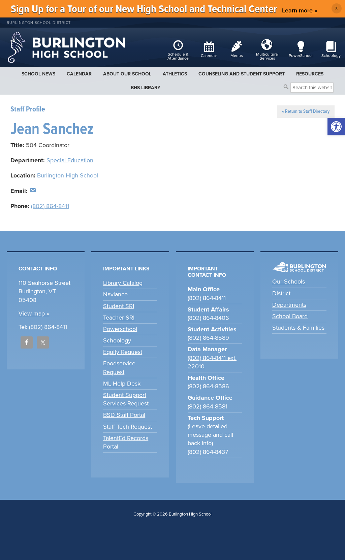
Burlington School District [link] (39, 23)
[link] (336, 126)
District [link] (281, 293)
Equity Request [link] (122, 352)
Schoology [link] (117, 340)
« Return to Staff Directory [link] (306, 111)
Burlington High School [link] (67, 175)
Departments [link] (289, 304)
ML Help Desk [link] (121, 383)
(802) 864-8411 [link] (50, 206)
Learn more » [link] (299, 10)
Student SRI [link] (118, 306)
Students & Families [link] (298, 327)
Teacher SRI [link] (118, 317)
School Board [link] (290, 316)
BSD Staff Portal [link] (124, 415)
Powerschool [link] (120, 329)
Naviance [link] (115, 294)
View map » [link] (34, 313)
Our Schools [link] (288, 281)
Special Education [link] (69, 160)
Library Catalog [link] (123, 283)
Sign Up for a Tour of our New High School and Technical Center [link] (144, 10)
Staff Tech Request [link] (127, 426)
